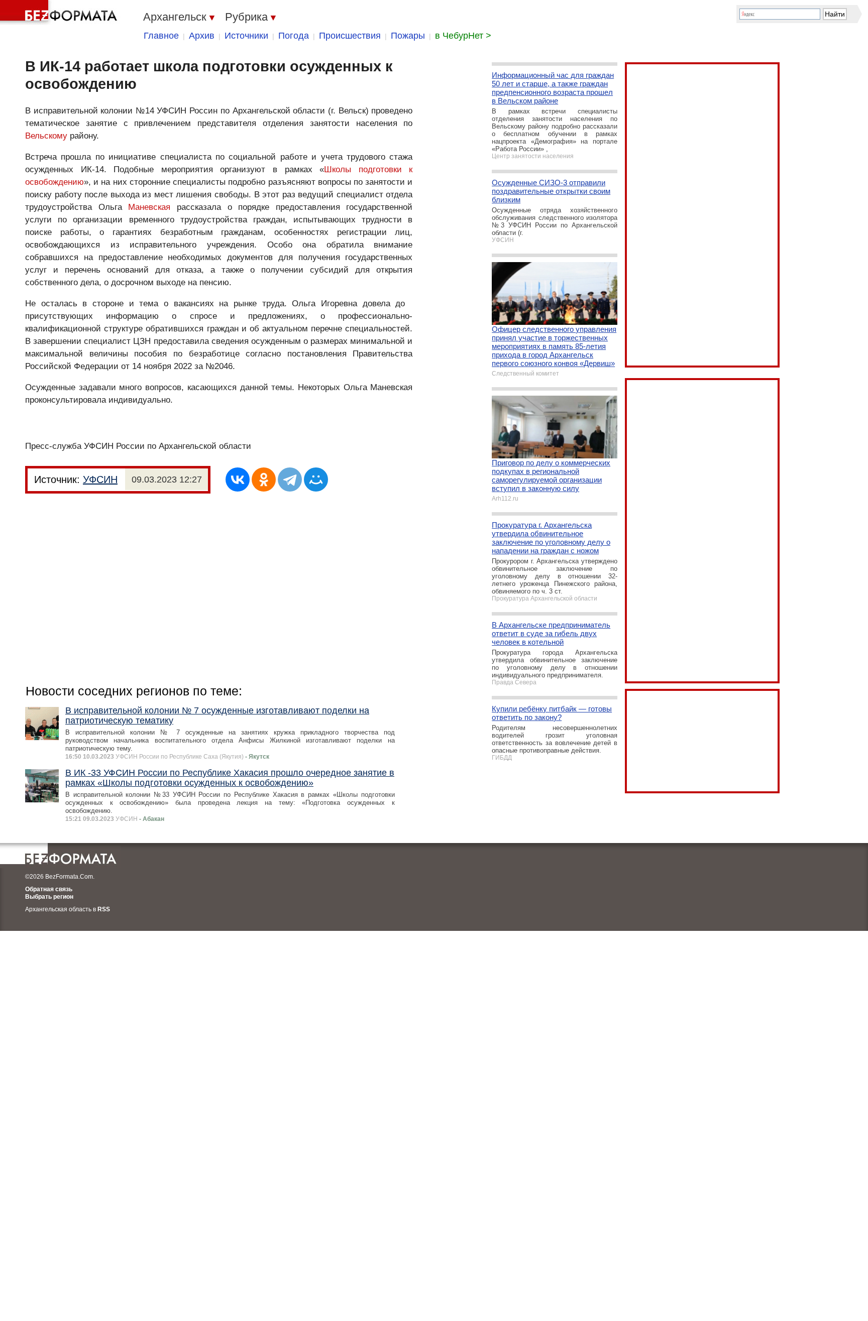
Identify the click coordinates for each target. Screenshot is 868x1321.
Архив (201, 36)
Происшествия (350, 36)
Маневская (149, 207)
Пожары (408, 36)
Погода (293, 36)
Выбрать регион (49, 896)
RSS (103, 909)
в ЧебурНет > (463, 36)
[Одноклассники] (264, 479)
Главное (161, 36)
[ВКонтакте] (238, 479)
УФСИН (100, 479)
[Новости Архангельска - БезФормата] (60, 12)
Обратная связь (48, 889)
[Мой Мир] (316, 479)
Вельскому (46, 136)
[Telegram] (290, 479)
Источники (246, 36)
